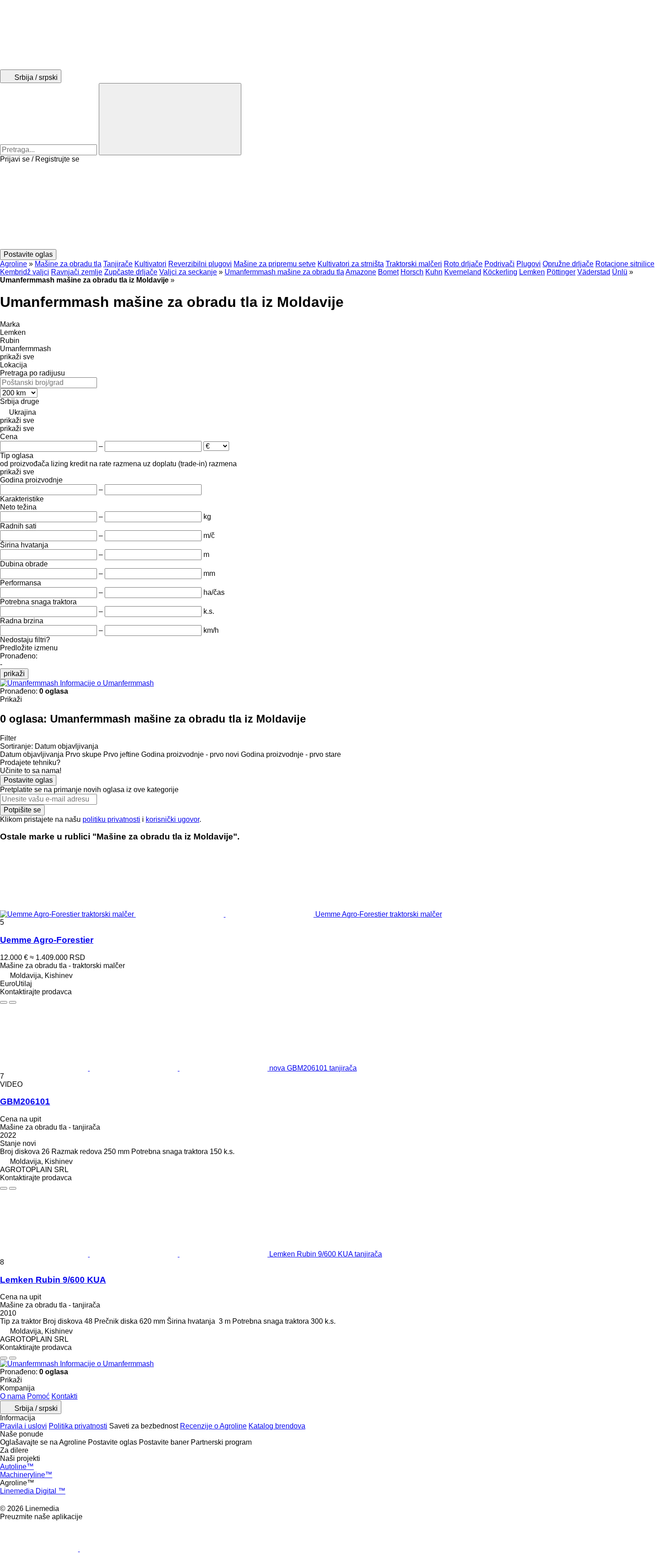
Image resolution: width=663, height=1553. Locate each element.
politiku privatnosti (111, 819)
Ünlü (619, 272)
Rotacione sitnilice (624, 264)
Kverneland (462, 272)
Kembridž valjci (24, 272)
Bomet (388, 272)
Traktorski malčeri (414, 264)
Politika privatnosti (78, 1426)
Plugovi (528, 264)
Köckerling (500, 272)
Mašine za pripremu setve (275, 264)
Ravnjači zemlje (76, 272)
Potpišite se (22, 810)
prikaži (14, 673)
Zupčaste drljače (130, 272)
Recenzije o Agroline (213, 1426)
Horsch (412, 272)
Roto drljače (463, 264)
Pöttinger (561, 272)
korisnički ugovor (172, 819)
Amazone (360, 272)
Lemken (532, 272)
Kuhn (433, 272)
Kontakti (64, 1396)
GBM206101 (25, 1101)
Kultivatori (150, 264)
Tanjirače (118, 264)
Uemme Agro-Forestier (46, 940)
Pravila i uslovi (23, 1426)
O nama (12, 1396)
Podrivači (499, 264)
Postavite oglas (28, 780)
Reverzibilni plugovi (200, 264)
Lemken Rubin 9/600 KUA (53, 1279)
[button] (331, 206)
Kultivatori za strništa (351, 264)
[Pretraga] (170, 119)
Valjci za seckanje (188, 272)
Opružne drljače (568, 264)
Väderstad (593, 272)
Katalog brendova (277, 1426)
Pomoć (38, 1396)
